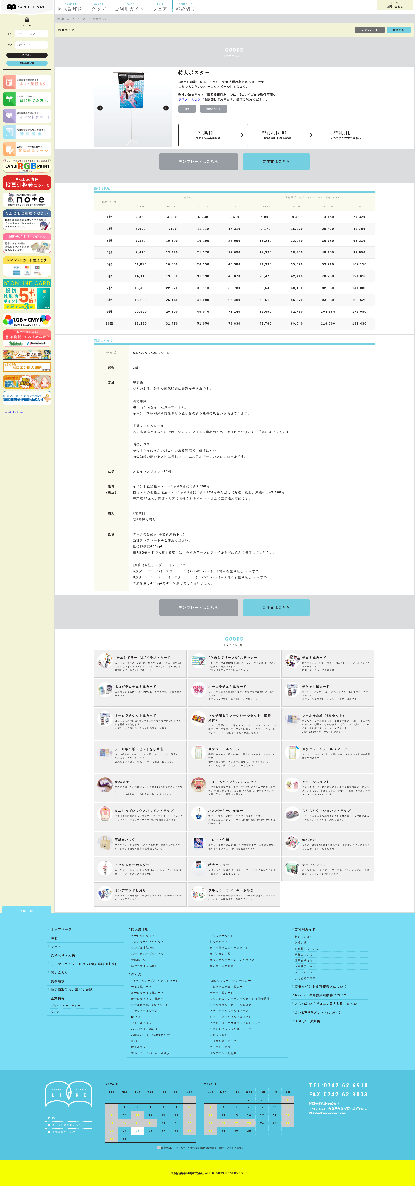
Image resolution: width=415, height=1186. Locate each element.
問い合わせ (60, 972)
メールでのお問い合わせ (68, 1125)
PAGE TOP (27, 911)
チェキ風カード (141, 986)
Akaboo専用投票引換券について (321, 995)
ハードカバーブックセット (149, 953)
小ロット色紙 (219, 1035)
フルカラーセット (222, 935)
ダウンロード (304, 972)
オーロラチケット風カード (149, 998)
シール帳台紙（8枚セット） (150, 1004)
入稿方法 (301, 942)
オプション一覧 (220, 953)
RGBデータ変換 (307, 1021)
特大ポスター (140, 1047)
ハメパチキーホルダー (146, 1029)
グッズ (81, 19)
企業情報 (58, 998)
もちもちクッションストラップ (231, 1029)
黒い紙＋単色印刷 (222, 965)
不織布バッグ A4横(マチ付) (151, 1035)
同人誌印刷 (140, 929)
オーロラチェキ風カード (147, 992)
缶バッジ (137, 1041)
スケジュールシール (144, 1010)
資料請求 (58, 981)
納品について (304, 954)
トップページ (61, 929)
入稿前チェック (305, 966)
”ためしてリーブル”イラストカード (155, 980)
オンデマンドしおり (223, 1053)
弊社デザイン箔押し (144, 965)
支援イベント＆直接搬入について (321, 986)
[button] (165, 108)
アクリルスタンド (143, 1022)
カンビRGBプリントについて (318, 1012)
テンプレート (370, 30)
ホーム (65, 19)
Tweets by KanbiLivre (13, 412)
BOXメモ (137, 1016)
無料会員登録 (27, 63)
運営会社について (64, 1132)
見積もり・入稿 (63, 955)
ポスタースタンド (191, 99)
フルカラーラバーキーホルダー (152, 1053)
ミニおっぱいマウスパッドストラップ (235, 1022)
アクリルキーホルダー (225, 1041)
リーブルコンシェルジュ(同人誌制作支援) (84, 964)
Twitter (57, 1117)
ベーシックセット (143, 935)
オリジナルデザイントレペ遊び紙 (232, 959)
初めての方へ (304, 936)
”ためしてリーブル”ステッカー (230, 980)
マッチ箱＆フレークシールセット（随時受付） (241, 998)
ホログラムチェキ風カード (228, 986)
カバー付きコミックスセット (229, 947)
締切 (54, 938)
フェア (56, 946)
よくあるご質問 (305, 978)
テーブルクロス (220, 1047)
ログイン (27, 55)
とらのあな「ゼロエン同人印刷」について (328, 1003)
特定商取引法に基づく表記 (72, 989)
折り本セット (219, 941)
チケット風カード (222, 992)
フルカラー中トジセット (147, 941)
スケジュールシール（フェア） (231, 1010)
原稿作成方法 (304, 960)
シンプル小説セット (144, 947)
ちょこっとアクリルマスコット (231, 1016)
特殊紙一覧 (138, 959)
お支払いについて (307, 948)
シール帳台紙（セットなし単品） (232, 1004)
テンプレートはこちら (199, 161)
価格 (187, 108)
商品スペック (213, 108)
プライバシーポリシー (66, 1005)
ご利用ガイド (305, 929)
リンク (55, 1011)
